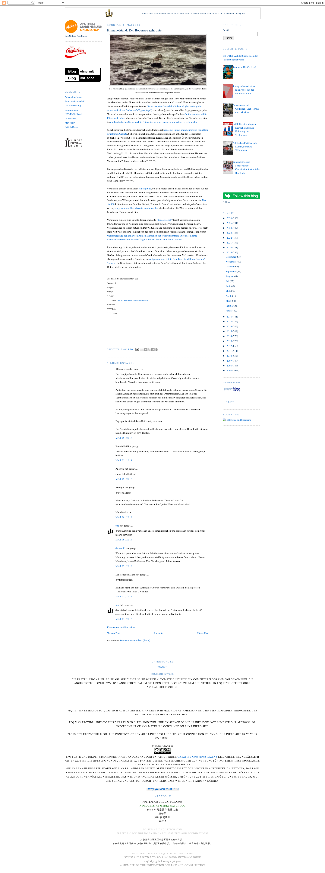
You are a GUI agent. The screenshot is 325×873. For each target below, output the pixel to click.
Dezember (231, 256)
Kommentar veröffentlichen (121, 627)
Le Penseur (70, 118)
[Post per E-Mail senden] (137, 349)
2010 (229, 355)
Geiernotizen (71, 109)
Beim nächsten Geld (75, 101)
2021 (229, 242)
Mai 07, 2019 (124, 566)
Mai (228, 291)
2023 (229, 232)
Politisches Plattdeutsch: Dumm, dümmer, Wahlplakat (244, 146)
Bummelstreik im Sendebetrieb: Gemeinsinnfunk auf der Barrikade (246, 167)
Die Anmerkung (73, 105)
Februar (230, 305)
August (230, 276)
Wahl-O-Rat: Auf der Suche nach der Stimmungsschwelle (239, 57)
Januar (229, 310)
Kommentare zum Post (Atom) (135, 640)
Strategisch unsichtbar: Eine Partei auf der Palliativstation (244, 89)
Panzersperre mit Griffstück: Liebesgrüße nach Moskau (245, 108)
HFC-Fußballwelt (73, 114)
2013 (229, 341)
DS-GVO (162, 667)
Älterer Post (203, 633)
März (229, 300)
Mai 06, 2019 (124, 517)
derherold (120, 548)
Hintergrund (145, 188)
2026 (229, 218)
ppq (117, 525)
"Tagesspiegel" (164, 219)
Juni (228, 286)
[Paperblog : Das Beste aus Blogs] (232, 391)
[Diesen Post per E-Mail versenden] (142, 349)
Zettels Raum (71, 127)
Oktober (230, 266)
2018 (229, 316)
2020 (229, 247)
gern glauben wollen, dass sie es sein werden (135, 208)
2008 (229, 365)
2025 (229, 223)
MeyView (70, 122)
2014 (229, 336)
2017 (229, 321)
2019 (229, 252)
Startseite (158, 633)
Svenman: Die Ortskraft (244, 67)
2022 (229, 237)
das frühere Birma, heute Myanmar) (132, 300)
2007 (229, 370)
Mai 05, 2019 (124, 438)
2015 (229, 331)
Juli (228, 281)
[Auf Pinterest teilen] (156, 349)
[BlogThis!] (145, 349)
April (229, 296)
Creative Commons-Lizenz (197, 756)
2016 (229, 326)
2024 (229, 228)
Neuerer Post (113, 633)
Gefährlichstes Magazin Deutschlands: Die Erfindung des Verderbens (244, 129)
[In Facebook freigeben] (153, 349)
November (231, 261)
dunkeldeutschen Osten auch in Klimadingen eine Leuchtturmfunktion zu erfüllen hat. (154, 122)
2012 (229, 346)
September (231, 271)
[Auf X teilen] (149, 349)
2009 (229, 360)
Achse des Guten (73, 97)
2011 (229, 351)
